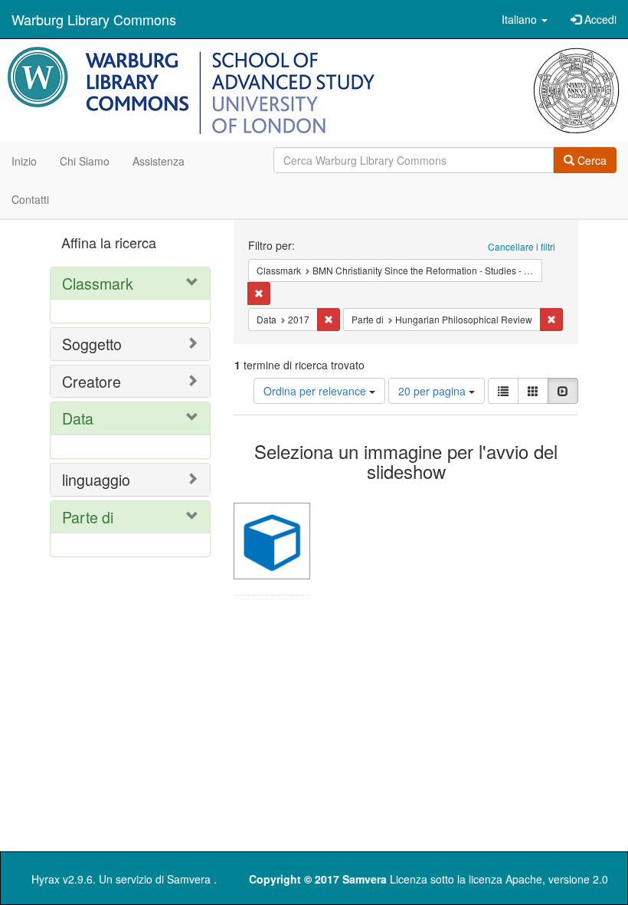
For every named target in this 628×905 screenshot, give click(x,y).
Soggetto (92, 344)
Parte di (87, 517)
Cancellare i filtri (521, 246)
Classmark (97, 283)
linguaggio (96, 479)
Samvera (189, 879)
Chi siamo (85, 161)
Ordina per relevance (316, 390)
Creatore (91, 381)
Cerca (590, 160)
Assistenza (158, 161)
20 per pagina (433, 390)
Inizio (24, 161)
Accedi (599, 19)
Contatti (30, 199)
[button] (524, 19)
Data (77, 418)
